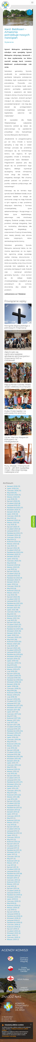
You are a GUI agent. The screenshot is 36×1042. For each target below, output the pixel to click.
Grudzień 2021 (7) (13, 599)
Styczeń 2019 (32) (13, 674)
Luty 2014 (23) (12, 799)
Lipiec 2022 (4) (12, 584)
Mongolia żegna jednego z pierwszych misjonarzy (17, 327)
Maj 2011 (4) (11, 859)
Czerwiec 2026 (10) (14, 490)
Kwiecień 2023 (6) (13, 565)
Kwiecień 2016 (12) (13, 744)
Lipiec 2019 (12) (12, 661)
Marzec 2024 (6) (13, 544)
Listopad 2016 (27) (13, 729)
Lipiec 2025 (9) (12, 514)
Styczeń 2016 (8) (13, 750)
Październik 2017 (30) (15, 705)
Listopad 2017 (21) (13, 703)
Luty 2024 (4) (12, 546)
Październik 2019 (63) (15, 654)
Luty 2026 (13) (12, 499)
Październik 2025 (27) (15, 508)
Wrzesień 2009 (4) (14, 897)
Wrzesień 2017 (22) (14, 707)
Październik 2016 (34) (15, 731)
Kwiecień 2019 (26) (14, 667)
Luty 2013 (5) (11, 825)
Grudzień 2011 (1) (13, 846)
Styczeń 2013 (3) (13, 827)
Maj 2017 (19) (11, 716)
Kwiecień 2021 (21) (13, 616)
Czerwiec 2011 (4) (13, 856)
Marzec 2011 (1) (12, 863)
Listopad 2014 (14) (13, 780)
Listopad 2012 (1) (13, 831)
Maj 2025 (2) (11, 518)
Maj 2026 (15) (12, 493)
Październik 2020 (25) (15, 629)
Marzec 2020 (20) (13, 644)
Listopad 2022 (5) (13, 576)
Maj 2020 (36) (12, 639)
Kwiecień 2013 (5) (13, 820)
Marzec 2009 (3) (13, 908)
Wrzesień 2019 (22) (14, 656)
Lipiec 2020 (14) (13, 635)
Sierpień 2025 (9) (13, 512)
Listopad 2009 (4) (13, 893)
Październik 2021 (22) (15, 603)
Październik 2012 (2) (14, 833)
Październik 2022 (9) (14, 578)
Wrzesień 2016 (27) (14, 733)
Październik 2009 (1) (14, 895)
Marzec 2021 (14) (13, 618)
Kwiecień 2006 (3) (13, 927)
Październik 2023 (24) (15, 552)
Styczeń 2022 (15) (13, 597)
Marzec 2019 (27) (13, 669)
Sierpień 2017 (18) (13, 710)
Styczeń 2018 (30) (13, 699)
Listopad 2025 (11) (13, 505)
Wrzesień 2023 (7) (13, 554)
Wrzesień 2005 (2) (13, 933)
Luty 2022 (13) (12, 595)
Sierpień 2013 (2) (13, 812)
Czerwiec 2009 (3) (14, 901)
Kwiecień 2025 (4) (13, 520)
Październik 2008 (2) (14, 916)
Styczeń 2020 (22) (13, 648)
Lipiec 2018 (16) (12, 686)
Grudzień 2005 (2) (13, 931)
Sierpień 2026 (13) (13, 486)
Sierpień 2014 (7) (13, 786)
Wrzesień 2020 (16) (14, 631)
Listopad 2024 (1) (13, 531)
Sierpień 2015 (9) (13, 761)
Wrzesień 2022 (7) (13, 580)
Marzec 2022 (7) (13, 593)
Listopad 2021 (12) (13, 601)
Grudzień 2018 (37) (14, 676)
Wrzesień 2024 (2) (13, 535)
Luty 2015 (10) (12, 773)
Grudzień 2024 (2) (13, 529)
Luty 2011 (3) (11, 865)
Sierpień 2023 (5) (13, 556)
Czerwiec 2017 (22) (14, 714)
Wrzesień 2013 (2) (13, 810)
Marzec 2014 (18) (13, 797)
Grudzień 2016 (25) (14, 727)
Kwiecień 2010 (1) (13, 882)
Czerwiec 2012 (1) (13, 837)
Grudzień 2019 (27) (14, 650)
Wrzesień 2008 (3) (14, 918)
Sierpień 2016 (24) (13, 735)
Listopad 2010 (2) (13, 871)
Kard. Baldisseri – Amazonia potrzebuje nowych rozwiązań (17, 33)
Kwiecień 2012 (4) (13, 842)
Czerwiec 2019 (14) (14, 663)
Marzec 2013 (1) (12, 822)
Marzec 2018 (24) (13, 695)
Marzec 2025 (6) (13, 522)
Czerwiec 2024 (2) (13, 537)
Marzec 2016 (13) (13, 746)
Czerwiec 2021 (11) (13, 612)
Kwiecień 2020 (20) (14, 642)
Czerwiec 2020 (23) (14, 637)
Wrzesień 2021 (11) (13, 605)
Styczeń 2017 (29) (13, 725)
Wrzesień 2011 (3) (13, 852)
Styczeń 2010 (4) (13, 888)
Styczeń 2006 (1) (13, 929)
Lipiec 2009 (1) (12, 899)
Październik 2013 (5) (14, 807)
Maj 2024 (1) (11, 539)
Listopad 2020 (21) (14, 627)
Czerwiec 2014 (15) (14, 791)
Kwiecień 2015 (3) (13, 769)
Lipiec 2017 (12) (12, 712)
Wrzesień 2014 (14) (14, 784)
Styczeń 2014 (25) (13, 801)
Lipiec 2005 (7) (12, 935)
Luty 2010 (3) (11, 886)
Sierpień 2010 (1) (13, 878)
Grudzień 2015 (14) (14, 752)
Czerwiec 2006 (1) (13, 924)
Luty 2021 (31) (12, 620)
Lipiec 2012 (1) (12, 835)
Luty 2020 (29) (12, 646)
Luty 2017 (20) (12, 722)
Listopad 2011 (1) (13, 848)
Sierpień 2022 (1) (13, 582)
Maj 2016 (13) (11, 742)
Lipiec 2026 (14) (13, 488)
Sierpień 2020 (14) (13, 633)
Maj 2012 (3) (11, 839)
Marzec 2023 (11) (13, 567)
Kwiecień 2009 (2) (13, 905)
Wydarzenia (9, 42)
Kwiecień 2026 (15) (14, 495)
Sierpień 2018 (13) (13, 684)
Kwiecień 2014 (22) (14, 795)
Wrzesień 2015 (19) (14, 759)
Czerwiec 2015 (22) (14, 765)
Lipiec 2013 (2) (12, 814)
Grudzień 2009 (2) (13, 891)
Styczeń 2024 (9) (13, 548)
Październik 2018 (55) (15, 680)
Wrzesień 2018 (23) (14, 682)
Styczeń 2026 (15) (13, 501)
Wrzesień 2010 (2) (13, 876)
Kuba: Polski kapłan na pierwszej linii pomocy (15, 412)
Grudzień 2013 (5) (13, 803)
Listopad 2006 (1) (13, 920)
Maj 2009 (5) (11, 903)
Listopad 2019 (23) (14, 652)
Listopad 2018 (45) (14, 678)
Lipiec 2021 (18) (12, 610)
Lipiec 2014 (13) (12, 788)
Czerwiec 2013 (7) (13, 816)
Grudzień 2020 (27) (14, 625)
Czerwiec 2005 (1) (13, 937)
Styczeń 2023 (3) (13, 571)
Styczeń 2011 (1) (12, 867)
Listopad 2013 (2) (13, 805)
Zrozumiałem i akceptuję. (9, 1036)
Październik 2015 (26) (15, 756)
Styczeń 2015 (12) (13, 776)
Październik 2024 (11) (14, 533)
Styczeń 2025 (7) (13, 527)
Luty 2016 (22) (12, 748)
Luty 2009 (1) (11, 910)
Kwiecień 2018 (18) (14, 693)
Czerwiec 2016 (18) (14, 739)
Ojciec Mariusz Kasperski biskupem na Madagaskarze (16, 439)
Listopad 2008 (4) (13, 914)
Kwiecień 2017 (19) (14, 718)
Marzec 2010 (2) (13, 884)
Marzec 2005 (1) (13, 939)
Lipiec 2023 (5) (12, 559)
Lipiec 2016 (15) (12, 737)
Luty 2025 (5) (12, 525)
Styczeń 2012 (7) (13, 844)
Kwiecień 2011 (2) (13, 861)
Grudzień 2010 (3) (13, 869)
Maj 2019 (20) (12, 665)
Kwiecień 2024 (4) (13, 542)
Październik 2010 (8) (14, 873)
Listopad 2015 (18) (13, 754)
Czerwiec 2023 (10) (14, 561)
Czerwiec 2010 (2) (13, 880)
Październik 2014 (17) (14, 782)
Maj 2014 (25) (12, 793)
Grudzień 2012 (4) (13, 829)
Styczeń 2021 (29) (13, 622)
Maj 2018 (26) (12, 690)
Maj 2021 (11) (11, 614)
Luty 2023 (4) (12, 569)
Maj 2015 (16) (11, 767)
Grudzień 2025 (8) (13, 503)
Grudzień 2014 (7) (13, 778)
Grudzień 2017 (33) (14, 701)
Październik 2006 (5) (14, 922)
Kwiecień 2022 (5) (13, 590)
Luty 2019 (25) (12, 671)
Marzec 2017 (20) (13, 720)
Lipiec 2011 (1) (12, 854)
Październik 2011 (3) (14, 850)
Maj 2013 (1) (11, 818)
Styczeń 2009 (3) (13, 912)
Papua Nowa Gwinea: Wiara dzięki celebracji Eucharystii (17, 385)
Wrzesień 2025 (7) (13, 510)
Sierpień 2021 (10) (13, 608)
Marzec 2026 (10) (13, 497)
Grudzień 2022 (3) (13, 573)
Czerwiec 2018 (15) (14, 688)
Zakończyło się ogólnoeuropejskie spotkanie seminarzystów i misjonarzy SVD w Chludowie (17, 356)
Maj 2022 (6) (11, 588)
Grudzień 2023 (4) (13, 550)
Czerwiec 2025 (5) (13, 516)
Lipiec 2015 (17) (12, 763)
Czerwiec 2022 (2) (13, 586)
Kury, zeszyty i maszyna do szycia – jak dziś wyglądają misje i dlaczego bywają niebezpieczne (17, 469)
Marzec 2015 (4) (13, 771)
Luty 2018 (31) (12, 697)
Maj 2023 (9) (11, 563)
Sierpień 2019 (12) (13, 659)
